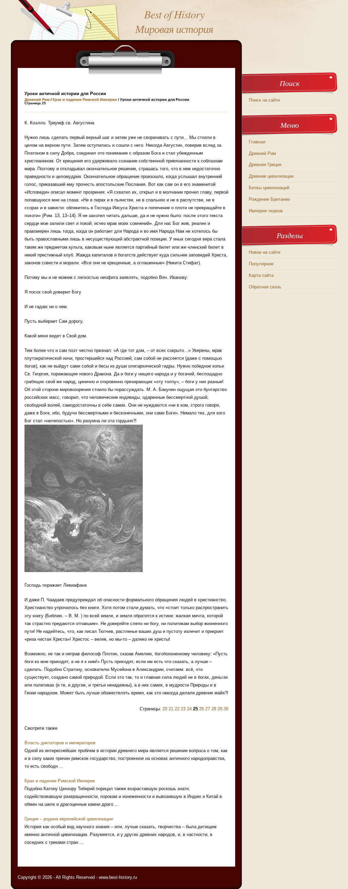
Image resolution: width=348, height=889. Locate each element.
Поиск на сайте (264, 100)
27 (207, 708)
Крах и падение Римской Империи (85, 99)
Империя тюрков (266, 210)
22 (177, 708)
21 (171, 708)
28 (213, 708)
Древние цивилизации (271, 176)
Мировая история (174, 28)
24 (189, 708)
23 (183, 708)
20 (164, 708)
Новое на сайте (264, 252)
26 (201, 708)
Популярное (261, 263)
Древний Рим (37, 99)
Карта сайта (261, 275)
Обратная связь (265, 286)
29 (220, 708)
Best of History (174, 14)
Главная (257, 141)
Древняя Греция (265, 164)
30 (226, 708)
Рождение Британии (269, 199)
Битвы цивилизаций (269, 187)
